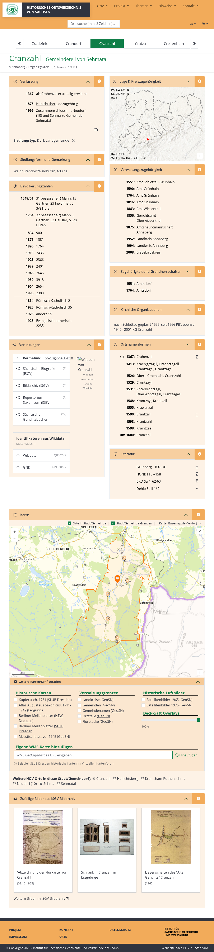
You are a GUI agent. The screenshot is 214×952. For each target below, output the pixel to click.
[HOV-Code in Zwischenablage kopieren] (54, 67)
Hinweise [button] (165, 6)
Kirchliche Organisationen (141, 309)
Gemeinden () (99, 705)
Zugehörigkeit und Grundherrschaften (151, 271)
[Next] (194, 44)
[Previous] (19, 44)
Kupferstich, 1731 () (45, 699)
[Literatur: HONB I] (197, 474)
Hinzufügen (187, 755)
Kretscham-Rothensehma (165, 778)
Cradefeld (40, 43)
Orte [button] (101, 6)
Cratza (140, 43)
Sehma (55, 115)
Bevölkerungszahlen (36, 186)
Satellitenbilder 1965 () (169, 699)
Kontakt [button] (189, 6)
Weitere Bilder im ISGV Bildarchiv (40, 898)
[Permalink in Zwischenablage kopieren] (78, 358)
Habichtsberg (46, 103)
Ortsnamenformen (136, 344)
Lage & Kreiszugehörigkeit (140, 81)
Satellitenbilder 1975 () (169, 705)
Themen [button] (142, 6)
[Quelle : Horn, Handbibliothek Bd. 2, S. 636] (197, 357)
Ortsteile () (96, 716)
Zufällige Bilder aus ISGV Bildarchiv (47, 798)
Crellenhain (174, 43)
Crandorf (73, 43)
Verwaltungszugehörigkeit (141, 169)
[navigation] (107, 44)
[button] (197, 357)
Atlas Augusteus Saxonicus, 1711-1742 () (45, 707)
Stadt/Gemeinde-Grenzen (134, 523)
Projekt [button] (120, 6)
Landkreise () (98, 699)
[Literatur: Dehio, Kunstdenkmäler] (197, 488)
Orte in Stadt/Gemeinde (89, 523)
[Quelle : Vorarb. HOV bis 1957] (197, 414)
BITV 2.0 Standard (195, 948)
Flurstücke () (98, 721)
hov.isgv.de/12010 (59, 358)
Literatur (128, 454)
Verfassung (29, 81)
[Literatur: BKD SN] (197, 481)
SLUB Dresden (59, 699)
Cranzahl (103, 778)
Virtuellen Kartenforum (98, 763)
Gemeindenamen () (103, 710)
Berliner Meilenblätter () (41, 718)
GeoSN (63, 736)
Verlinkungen (29, 344)
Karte (24, 515)
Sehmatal (97, 59)
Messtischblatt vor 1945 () (44, 736)
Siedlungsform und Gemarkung (45, 159)
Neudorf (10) (27, 783)
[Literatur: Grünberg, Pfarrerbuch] (197, 466)
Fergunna (35, 710)
